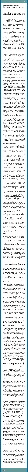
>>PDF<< (4, 6)
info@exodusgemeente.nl (20, 469)
